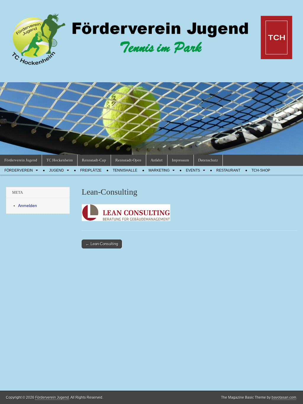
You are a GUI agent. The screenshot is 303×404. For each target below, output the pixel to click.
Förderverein (18, 170)
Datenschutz (208, 160)
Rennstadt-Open (128, 160)
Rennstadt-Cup (94, 160)
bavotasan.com (284, 397)
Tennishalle (125, 170)
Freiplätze (90, 170)
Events (193, 170)
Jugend (56, 170)
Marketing (159, 170)
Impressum (180, 160)
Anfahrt (157, 160)
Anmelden (27, 205)
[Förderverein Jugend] (151, 36)
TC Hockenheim (59, 160)
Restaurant (228, 170)
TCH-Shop (261, 170)
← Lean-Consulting (102, 244)
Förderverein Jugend (20, 160)
